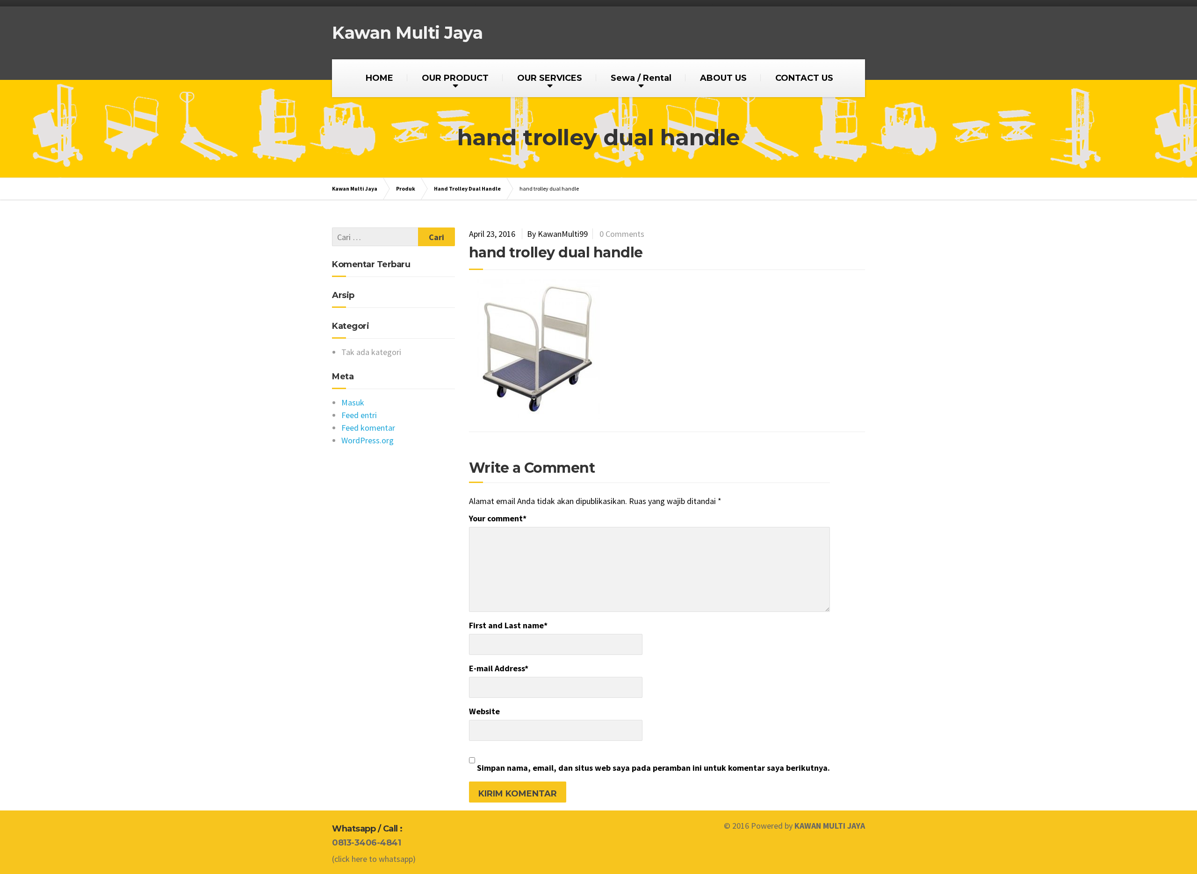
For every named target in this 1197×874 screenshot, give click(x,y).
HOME (379, 78)
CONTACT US (804, 78)
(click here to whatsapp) (374, 858)
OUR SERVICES (549, 78)
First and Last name (508, 625)
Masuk (352, 402)
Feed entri (359, 415)
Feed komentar (368, 427)
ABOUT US (723, 78)
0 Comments (621, 233)
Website (484, 711)
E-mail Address (498, 668)
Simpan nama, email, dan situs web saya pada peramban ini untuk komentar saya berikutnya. (653, 767)
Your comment (497, 518)
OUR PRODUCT (455, 78)
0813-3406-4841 (366, 843)
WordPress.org (367, 440)
